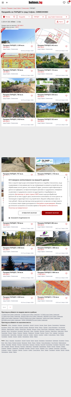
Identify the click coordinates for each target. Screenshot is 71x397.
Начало (3, 8)
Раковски (42, 348)
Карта (61, 21)
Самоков (55, 333)
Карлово (3, 331)
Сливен (31, 334)
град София (17, 8)
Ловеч (31, 331)
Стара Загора (52, 334)
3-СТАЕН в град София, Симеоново (49, 314)
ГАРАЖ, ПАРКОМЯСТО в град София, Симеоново (34, 320)
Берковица (42, 340)
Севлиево (19, 334)
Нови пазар (61, 331)
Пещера (58, 346)
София (46, 334)
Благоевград (55, 325)
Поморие (25, 333)
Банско (50, 325)
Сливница (14, 350)
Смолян (36, 334)
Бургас (9, 327)
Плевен (15, 333)
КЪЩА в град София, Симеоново (51, 318)
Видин (36, 327)
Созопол (41, 334)
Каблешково (51, 329)
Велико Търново (23, 327)
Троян (58, 334)
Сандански (61, 333)
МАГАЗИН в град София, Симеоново (11, 320)
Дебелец (3, 329)
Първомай (21, 348)
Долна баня (23, 329)
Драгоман (8, 344)
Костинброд (14, 331)
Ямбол (36, 336)
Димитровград (10, 329)
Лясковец (36, 331)
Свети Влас (13, 334)
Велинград (31, 327)
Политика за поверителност (18, 208)
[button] (19, 218)
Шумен (31, 336)
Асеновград (26, 325)
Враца (41, 327)
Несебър (47, 331)
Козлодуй (42, 344)
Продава (9, 8)
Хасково (10, 336)
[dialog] (35, 198)
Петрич (53, 346)
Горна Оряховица (53, 327)
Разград (42, 333)
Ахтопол (36, 325)
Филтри (7, 17)
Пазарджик (4, 333)
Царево (20, 336)
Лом (2, 346)
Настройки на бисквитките (48, 206)
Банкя (45, 325)
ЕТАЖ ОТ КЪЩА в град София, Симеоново (31, 318)
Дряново (29, 329)
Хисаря (15, 336)
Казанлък (63, 329)
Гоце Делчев (61, 327)
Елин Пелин (44, 329)
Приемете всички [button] (52, 213)
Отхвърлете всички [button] (29, 213)
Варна (17, 327)
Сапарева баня (5, 334)
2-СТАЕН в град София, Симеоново (30, 314)
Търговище (4, 336)
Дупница (34, 329)
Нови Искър (54, 331)
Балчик (41, 325)
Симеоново (25, 8)
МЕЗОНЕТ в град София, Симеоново (53, 316)
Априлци (20, 325)
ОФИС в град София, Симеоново (10, 318)
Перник (10, 333)
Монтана (42, 331)
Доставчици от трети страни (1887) (27, 194)
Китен (8, 331)
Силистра (25, 334)
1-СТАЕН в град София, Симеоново (10, 314)
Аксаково (14, 325)
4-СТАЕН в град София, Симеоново (10, 316)
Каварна (57, 329)
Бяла (13, 327)
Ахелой (32, 325)
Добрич (17, 329)
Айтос (9, 325)
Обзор (66, 331)
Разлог (47, 333)
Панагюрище (42, 346)
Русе (51, 333)
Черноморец (25, 336)
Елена (38, 329)
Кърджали (20, 331)
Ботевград (4, 327)
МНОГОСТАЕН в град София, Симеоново (32, 316)
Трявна (62, 334)
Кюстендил (26, 331)
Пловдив (19, 333)
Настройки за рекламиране (46, 203)
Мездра (12, 346)
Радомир (37, 333)
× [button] (64, 177)
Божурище (62, 325)
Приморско (31, 333)
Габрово (45, 327)
